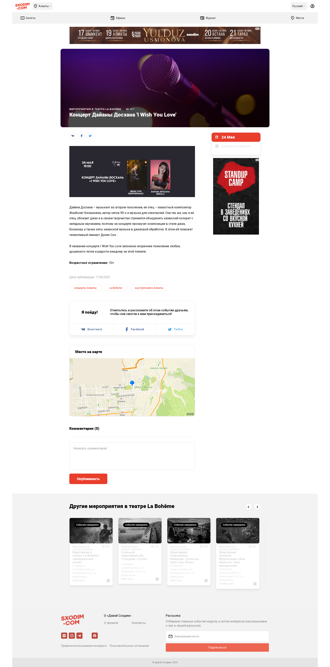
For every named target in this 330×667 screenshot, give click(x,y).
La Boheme (115, 287)
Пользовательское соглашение (129, 645)
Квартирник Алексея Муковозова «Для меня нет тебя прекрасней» (232, 559)
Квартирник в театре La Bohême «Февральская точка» (85, 557)
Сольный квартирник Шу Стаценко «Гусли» (134, 555)
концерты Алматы (85, 287)
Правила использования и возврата (84, 645)
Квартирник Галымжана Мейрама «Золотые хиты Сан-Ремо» (184, 557)
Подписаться (217, 647)
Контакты (139, 623)
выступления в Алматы (149, 287)
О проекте (111, 623)
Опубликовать (88, 478)
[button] (248, 506)
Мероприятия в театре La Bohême (95, 109)
